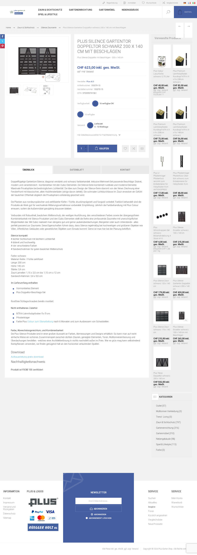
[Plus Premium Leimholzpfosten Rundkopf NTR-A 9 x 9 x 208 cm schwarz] (162, 121)
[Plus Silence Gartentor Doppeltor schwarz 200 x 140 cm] (181, 276)
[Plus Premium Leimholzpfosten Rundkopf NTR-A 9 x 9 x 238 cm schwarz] (181, 70)
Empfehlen (142, 148)
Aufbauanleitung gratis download (27, 357)
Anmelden (132, 3)
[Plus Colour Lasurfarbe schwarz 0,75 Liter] (162, 70)
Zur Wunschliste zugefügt (125, 148)
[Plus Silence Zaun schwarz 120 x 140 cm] (162, 276)
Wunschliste (177, 507)
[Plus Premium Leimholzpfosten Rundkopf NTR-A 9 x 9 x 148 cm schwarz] (181, 121)
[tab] (29, 170)
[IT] (194, 3)
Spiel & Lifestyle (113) (166, 444)
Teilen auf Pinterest (2, 46)
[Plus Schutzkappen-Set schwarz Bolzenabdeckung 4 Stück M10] (162, 226)
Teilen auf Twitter (2, 41)
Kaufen (158, 54)
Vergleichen (133, 148)
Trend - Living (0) (164, 417)
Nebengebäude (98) (165, 439)
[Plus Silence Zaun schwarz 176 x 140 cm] (162, 322)
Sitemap (7, 518)
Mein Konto (177, 498)
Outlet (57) (161, 406)
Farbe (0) (160, 450)
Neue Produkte (155, 524)
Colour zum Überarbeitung (40, 321)
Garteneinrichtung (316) (167, 428)
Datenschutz (9, 513)
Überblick (28, 170)
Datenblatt (77, 170)
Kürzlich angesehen (157, 515)
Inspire (151, 507)
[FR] (189, 3)
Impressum (8, 502)
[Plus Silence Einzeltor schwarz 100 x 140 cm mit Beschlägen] (181, 322)
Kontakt (125, 170)
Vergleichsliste (172, 3)
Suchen (152, 498)
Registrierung (112, 3)
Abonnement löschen (100, 518)
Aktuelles (152, 502)
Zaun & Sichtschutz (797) (168, 422)
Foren (151, 511)
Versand (90, 71)
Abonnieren (100, 514)
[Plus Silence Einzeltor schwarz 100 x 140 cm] (181, 226)
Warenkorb (176, 502)
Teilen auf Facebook (2, 36)
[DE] (184, 3)
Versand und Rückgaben (9, 508)
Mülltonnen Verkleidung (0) (169, 411)
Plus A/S (90, 81)
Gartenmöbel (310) (165, 433)
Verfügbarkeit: (83, 103)
